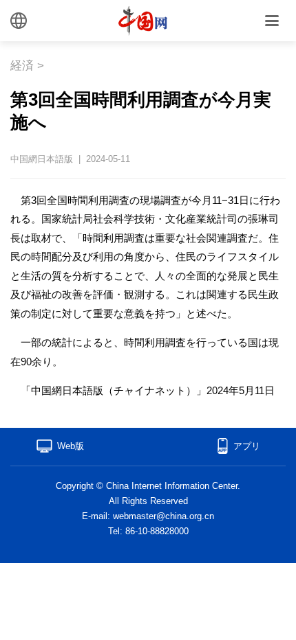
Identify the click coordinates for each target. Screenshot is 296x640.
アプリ (246, 446)
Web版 (70, 446)
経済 (22, 65)
